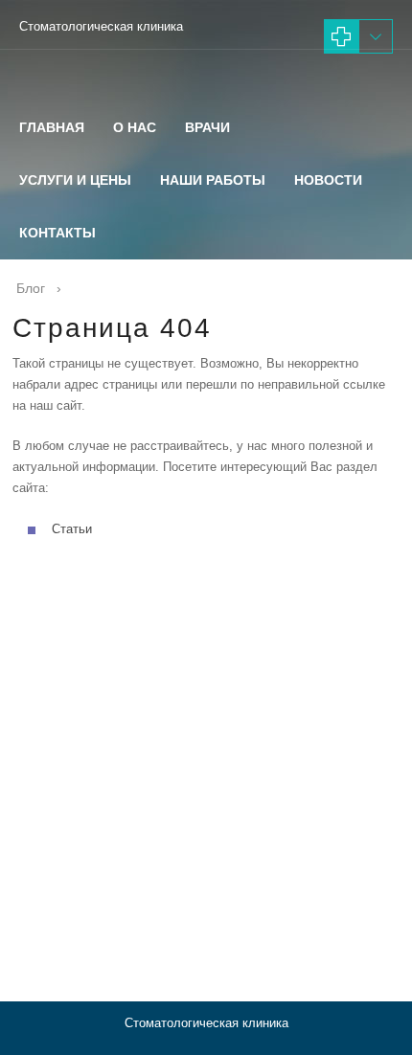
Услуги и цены (75, 180)
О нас (134, 127)
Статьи (72, 529)
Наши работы (212, 180)
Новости (328, 180)
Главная (51, 127)
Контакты (57, 232)
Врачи (207, 127)
